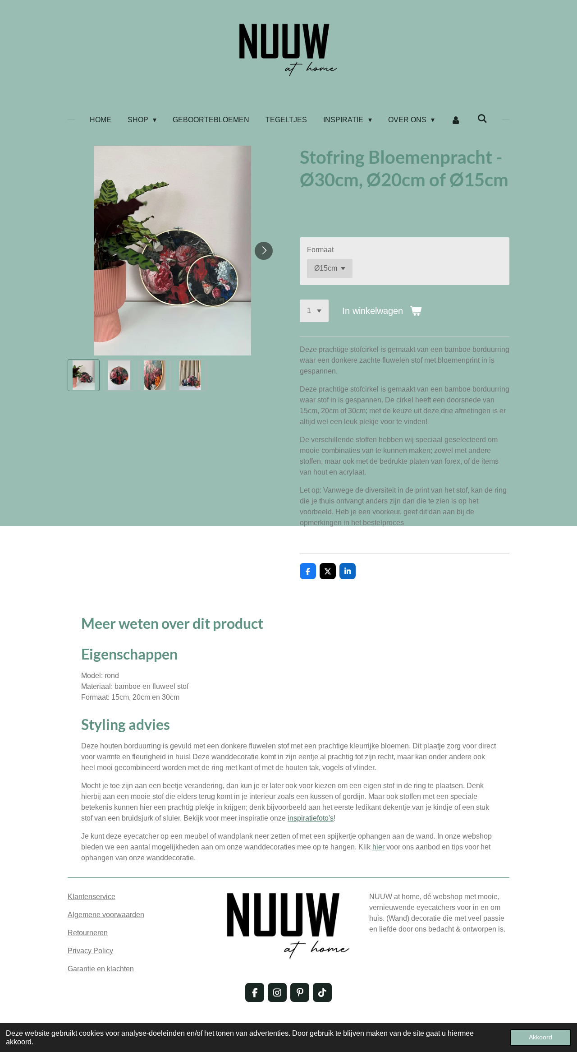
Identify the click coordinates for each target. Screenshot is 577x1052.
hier (378, 847)
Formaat (320, 250)
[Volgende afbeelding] (264, 251)
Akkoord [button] (540, 1037)
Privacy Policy (90, 951)
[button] (84, 375)
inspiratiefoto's (311, 818)
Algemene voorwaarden (106, 914)
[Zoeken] (482, 118)
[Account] (456, 120)
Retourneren (88, 933)
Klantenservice (91, 896)
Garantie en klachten (101, 969)
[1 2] (314, 311)
